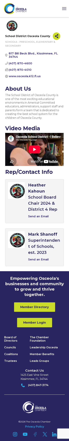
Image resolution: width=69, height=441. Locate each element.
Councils (10, 347)
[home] (15, 8)
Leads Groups (39, 361)
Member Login (34, 322)
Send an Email (38, 216)
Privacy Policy (34, 426)
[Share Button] (56, 36)
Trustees (10, 361)
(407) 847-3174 (38, 385)
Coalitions (11, 354)
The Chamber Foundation (39, 339)
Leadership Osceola (44, 347)
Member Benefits (42, 354)
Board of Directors (10, 339)
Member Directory (34, 307)
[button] (63, 8)
